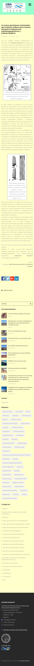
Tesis (4, 580)
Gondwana (6, 451)
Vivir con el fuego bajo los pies (17, 331)
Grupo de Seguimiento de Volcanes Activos (15, 527)
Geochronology (19, 447)
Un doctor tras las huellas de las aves (19, 314)
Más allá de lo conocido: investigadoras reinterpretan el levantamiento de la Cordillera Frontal (20, 323)
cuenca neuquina (18, 431)
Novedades (6, 570)
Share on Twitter (8, 278)
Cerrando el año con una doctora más (19, 338)
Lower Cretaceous (8, 467)
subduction (23, 490)
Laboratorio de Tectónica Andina (12, 566)
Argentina (15, 415)
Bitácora (5, 419)
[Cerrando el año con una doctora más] (4, 340)
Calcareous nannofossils (10, 423)
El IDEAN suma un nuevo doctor (17, 361)
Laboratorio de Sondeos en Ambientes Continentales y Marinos (13, 559)
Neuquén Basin (19, 475)
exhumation (20, 435)
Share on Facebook (3, 278)
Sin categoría (7, 576)
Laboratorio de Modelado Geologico (13, 551)
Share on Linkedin (17, 278)
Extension (5, 517)
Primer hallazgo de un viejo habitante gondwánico (19, 354)
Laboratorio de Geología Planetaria (13, 541)
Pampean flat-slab (20, 479)
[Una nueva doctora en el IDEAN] (4, 370)
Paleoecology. (7, 479)
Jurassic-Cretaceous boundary (12, 463)
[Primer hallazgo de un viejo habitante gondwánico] (4, 355)
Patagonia (6, 482)
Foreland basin (22, 443)
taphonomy (6, 494)
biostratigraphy (26, 415)
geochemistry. (7, 447)
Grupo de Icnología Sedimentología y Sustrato (16, 455)
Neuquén (16, 471)
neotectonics (7, 471)
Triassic (24, 494)
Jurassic (15, 459)
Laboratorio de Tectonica (10, 563)
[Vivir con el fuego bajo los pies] (4, 333)
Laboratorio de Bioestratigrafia (12, 531)
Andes (28, 412)
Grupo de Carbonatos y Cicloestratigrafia (15, 521)
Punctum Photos (25, 661)
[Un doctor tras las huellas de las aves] (4, 315)
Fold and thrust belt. (8, 443)
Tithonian (15, 494)
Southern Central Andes (10, 490)
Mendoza (20, 467)
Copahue (5, 427)
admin (13, 36)
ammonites (19, 412)
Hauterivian (6, 459)
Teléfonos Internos (8, 625)
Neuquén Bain (7, 475)
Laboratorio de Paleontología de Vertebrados (16, 554)
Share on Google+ (12, 278)
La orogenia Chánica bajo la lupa (18, 346)
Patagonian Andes (17, 482)
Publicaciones (7, 290)
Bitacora (5, 509)
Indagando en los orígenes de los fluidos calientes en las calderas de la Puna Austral (20, 389)
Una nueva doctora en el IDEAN (17, 368)
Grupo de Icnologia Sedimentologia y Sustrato (16, 524)
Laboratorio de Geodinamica (11, 537)
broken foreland (16, 419)
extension (5, 439)
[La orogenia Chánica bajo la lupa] (4, 347)
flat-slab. (14, 439)
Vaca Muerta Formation (10, 498)
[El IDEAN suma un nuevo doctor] (4, 363)
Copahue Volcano (17, 427)
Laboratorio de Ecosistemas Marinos (13, 534)
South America (19, 486)
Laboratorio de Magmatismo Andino (13, 548)
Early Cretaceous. (8, 435)
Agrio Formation (7, 412)
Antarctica (6, 415)
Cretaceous (6, 431)
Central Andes (25, 423)
